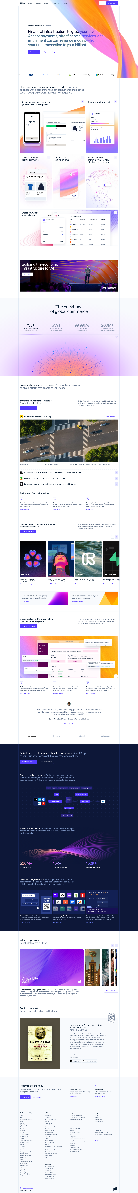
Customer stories (75, 1132)
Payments (23, 1157)
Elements (22, 1138)
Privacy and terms (75, 1140)
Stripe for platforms (28, 626)
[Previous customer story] (112, 537)
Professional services (51, 1154)
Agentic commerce (50, 1119)
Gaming (47, 1144)
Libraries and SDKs (50, 1174)
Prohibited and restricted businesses (80, 1142)
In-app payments (49, 1131)
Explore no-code (25, 922)
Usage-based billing (25, 1175)
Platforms (48, 1136)
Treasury (22, 1171)
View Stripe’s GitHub (46, 762)
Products (29, 3)
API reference (49, 1168)
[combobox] (116, 337)
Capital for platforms (26, 1125)
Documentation (49, 1167)
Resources (57, 3)
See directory (57, 922)
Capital (22, 1123)
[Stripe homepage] (22, 3)
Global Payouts (24, 1142)
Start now (25, 1097)
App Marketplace (54, 801)
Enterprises (48, 1115)
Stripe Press (98, 1119)
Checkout (23, 1127)
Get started (33, 52)
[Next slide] (116, 945)
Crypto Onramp (24, 1134)
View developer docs (28, 762)
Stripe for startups (27, 531)
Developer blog (49, 1178)
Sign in (96, 1141)
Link (21, 1150)
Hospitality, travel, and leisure (53, 1146)
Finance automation (51, 1127)
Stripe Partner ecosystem (77, 1117)
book (71, 1046)
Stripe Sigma (23, 1163)
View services (24, 509)
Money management (51, 1134)
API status (48, 1170)
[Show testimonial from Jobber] (56, 736)
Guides (72, 1130)
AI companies (49, 1140)
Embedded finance (50, 1125)
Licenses (72, 1144)
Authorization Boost (26, 1119)
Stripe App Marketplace (76, 1115)
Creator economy (50, 1142)
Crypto (22, 1132)
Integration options (100, 1096)
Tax (21, 1167)
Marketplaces (49, 1132)
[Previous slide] (112, 945)
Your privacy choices (76, 1149)
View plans (89, 509)
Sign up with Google (50, 52)
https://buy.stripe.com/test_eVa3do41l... (30, 903)
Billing (21, 1121)
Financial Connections (26, 1140)
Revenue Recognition (26, 1161)
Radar (21, 1159)
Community (73, 1136)
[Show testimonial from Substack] (81, 736)
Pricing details (74, 1096)
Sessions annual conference (78, 1138)
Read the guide (24, 693)
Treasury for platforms (26, 1173)
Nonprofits (48, 1152)
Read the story (68, 723)
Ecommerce (48, 1123)
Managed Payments (25, 1152)
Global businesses (50, 1129)
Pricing (65, 3)
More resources (74, 1151)
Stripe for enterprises (28, 408)
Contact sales (111, 3)
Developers (47, 3)
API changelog (49, 1172)
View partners (57, 509)
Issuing (22, 1148)
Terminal (22, 1169)
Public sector (48, 1155)
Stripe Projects (49, 1176)
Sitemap (72, 1145)
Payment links (24, 1154)
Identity (22, 1144)
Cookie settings (74, 1147)
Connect (22, 1131)
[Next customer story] (116, 537)
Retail (46, 1157)
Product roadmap (75, 1128)
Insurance (47, 1148)
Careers (97, 1115)
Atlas (21, 1117)
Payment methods (25, 1155)
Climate (22, 1129)
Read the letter (110, 990)
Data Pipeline (24, 1136)
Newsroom (98, 1117)
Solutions (38, 3)
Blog (71, 1134)
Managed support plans (101, 1132)
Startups (47, 1117)
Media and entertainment (52, 1150)
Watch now (27, 274)
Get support (98, 1130)
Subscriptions (24, 1165)
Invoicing (22, 1146)
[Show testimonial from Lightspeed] (106, 736)
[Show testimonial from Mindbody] (32, 736)
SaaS (46, 1138)
